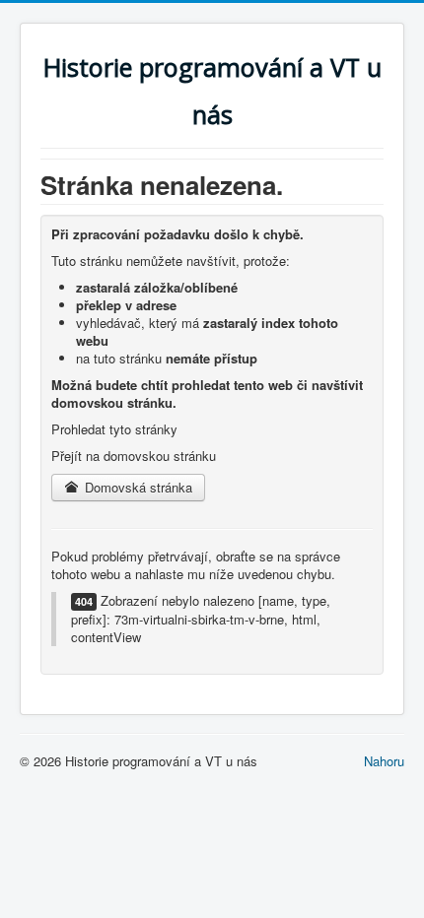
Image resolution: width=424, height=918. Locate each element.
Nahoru (384, 761)
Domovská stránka (136, 487)
